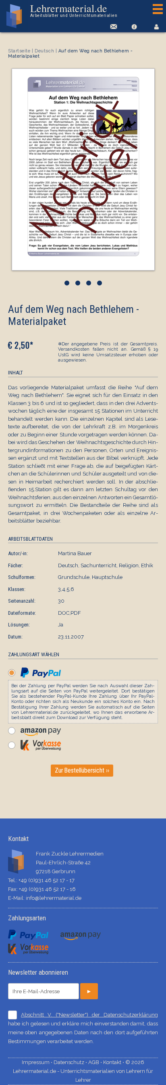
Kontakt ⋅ (114, 1062)
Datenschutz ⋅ (71, 1062)
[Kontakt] (112, 27)
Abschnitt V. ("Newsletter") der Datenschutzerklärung (89, 1015)
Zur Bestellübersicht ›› (82, 770)
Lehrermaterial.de (73, 10)
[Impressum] (134, 27)
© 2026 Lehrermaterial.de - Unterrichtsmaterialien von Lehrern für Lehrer (83, 1071)
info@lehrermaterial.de (53, 898)
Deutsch (44, 51)
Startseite (19, 51)
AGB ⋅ (95, 1062)
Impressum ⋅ (38, 1062)
